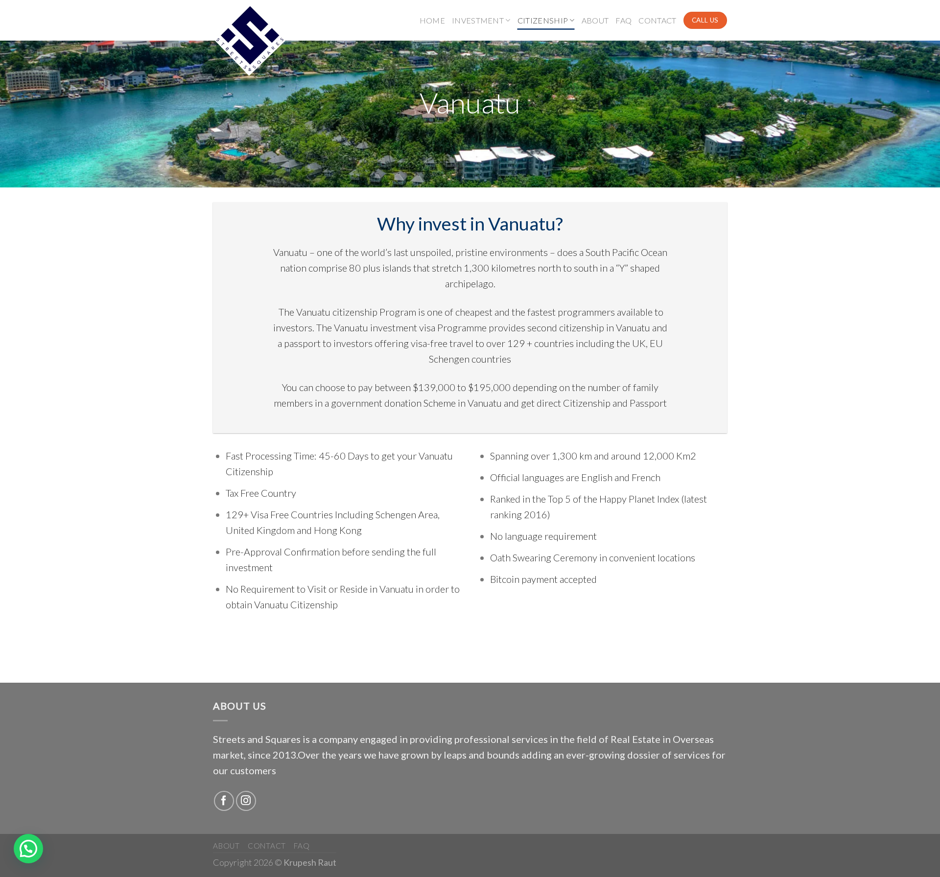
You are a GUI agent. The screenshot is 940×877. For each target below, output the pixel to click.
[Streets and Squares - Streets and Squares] (262, 39)
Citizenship (542, 20)
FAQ (623, 20)
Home (432, 20)
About (595, 20)
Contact (657, 20)
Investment (478, 20)
